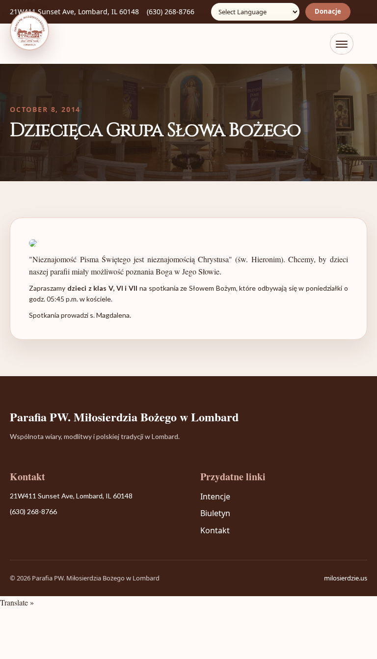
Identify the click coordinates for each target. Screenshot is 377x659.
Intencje (215, 496)
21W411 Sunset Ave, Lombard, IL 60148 (74, 11)
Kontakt (215, 530)
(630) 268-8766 (170, 11)
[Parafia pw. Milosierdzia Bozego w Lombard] (29, 31)
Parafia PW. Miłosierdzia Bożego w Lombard (124, 417)
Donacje (328, 11)
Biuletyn (215, 513)
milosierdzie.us (345, 578)
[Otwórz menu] (341, 44)
